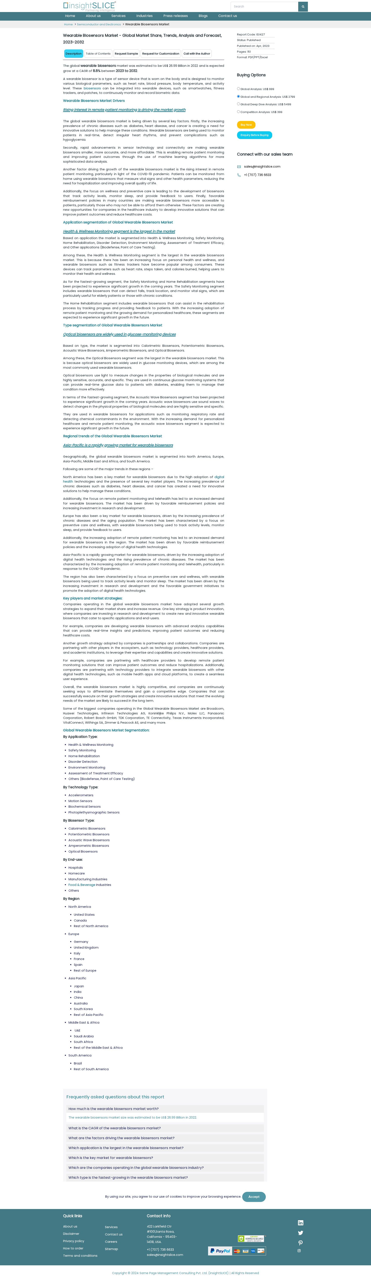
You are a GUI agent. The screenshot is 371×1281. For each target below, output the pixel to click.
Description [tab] (74, 54)
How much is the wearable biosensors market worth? (113, 1109)
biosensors (92, 88)
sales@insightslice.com (262, 166)
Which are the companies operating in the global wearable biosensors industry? (136, 1167)
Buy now (246, 125)
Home (70, 15)
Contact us (227, 15)
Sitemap (111, 1249)
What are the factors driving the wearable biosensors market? (121, 1138)
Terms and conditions (80, 1255)
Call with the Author (197, 54)
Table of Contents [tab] (98, 54)
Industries (144, 15)
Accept (254, 1196)
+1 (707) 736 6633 (257, 175)
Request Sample (126, 54)
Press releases (175, 15)
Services (118, 15)
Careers (111, 1242)
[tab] (126, 53)
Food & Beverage (81, 885)
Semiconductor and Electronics (99, 24)
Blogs (203, 15)
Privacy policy (73, 1241)
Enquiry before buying (255, 135)
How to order (73, 1248)
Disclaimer (71, 1234)
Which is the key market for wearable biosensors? (110, 1158)
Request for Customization (160, 54)
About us (93, 15)
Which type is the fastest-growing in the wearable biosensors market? (128, 1177)
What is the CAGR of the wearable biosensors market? (114, 1128)
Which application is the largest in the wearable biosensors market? (126, 1148)
